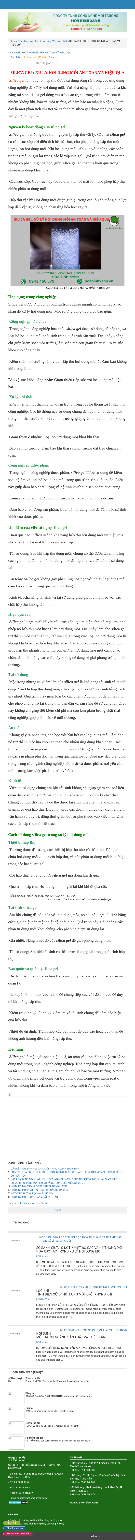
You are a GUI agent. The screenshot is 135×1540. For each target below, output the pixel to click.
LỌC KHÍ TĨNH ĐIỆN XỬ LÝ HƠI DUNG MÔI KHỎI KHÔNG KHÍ (74, 1292)
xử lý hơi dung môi (24, 1203)
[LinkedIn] (122, 1536)
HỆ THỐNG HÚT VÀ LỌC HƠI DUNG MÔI (32, 1193)
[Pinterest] (117, 1536)
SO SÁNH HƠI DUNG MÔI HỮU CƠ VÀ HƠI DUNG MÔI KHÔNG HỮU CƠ (48, 1182)
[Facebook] (104, 1536)
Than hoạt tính (33, 1378)
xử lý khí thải (42, 1203)
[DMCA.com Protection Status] (36, 1502)
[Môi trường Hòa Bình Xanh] (67, 22)
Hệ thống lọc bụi (34, 1437)
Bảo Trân (16, 57)
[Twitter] (108, 1536)
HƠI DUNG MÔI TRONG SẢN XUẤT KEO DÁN (34, 1196)
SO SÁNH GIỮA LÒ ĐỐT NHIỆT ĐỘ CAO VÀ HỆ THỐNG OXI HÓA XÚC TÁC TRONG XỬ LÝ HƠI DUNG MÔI (79, 1249)
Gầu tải (29, 1408)
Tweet (57, 1210)
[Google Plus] (113, 1536)
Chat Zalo (12, 1523)
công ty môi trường (18, 1520)
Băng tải (30, 1393)
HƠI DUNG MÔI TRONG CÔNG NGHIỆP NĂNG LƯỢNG (39, 1186)
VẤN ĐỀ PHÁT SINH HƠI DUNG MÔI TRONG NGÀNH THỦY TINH (45, 1168)
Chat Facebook (15, 1528)
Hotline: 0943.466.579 (18, 1533)
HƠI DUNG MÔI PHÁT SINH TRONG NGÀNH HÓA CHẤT (40, 1190)
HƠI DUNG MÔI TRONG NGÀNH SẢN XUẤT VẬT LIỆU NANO (72, 1335)
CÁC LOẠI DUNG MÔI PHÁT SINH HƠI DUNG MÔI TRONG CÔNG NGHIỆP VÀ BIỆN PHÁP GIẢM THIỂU (64, 1179)
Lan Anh (44, 1256)
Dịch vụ (53, 57)
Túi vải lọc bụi (33, 1422)
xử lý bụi (45, 1523)
